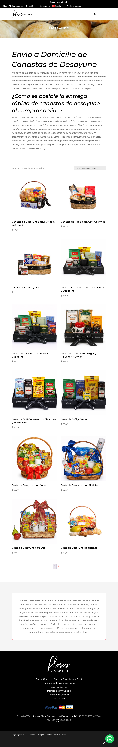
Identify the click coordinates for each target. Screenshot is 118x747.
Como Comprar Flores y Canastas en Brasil (59, 679)
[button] (109, 738)
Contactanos (17, 6)
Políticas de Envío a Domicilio (59, 683)
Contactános (59, 698)
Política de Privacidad (59, 690)
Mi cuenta (43, 6)
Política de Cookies (59, 694)
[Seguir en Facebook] (98, 743)
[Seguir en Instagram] (104, 743)
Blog (5, 6)
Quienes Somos (59, 687)
